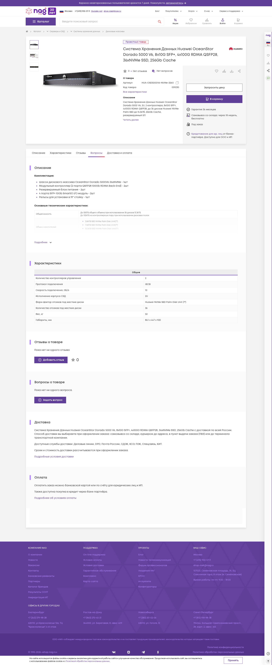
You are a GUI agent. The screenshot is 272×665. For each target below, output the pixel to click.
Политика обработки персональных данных (218, 652)
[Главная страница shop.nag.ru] (41, 11)
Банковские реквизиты (41, 576)
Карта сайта (90, 581)
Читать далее (131, 119)
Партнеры (34, 581)
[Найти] (160, 21)
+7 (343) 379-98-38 (37, 617)
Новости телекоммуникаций (154, 560)
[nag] (158, 652)
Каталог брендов (38, 586)
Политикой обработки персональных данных (88, 661)
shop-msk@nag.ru (112, 11)
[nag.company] (114, 652)
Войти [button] (222, 23)
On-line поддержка (94, 554)
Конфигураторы (147, 586)
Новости (33, 560)
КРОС (141, 576)
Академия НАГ (146, 570)
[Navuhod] (129, 652)
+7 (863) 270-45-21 (92, 617)
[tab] (39, 153)
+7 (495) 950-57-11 (82, 11)
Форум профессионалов (152, 565)
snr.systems (144, 581)
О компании (35, 554)
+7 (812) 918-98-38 (202, 617)
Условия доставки (93, 565)
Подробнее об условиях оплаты (55, 498)
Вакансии (34, 565)
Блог (157, 11)
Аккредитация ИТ (38, 597)
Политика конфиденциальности (225, 647)
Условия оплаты (92, 560)
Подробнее (40, 242)
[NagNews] (143, 652)
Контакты (33, 570)
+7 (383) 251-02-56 (147, 617)
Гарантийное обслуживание (99, 570)
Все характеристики (135, 91)
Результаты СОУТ (38, 592)
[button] (136, 3)
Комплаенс (89, 576)
